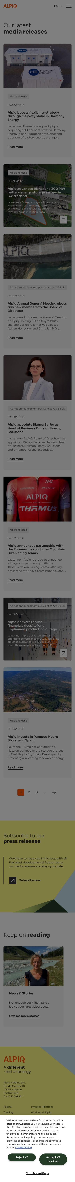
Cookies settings (37, 1173)
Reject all (22, 1157)
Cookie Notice (23, 1147)
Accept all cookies (53, 1159)
